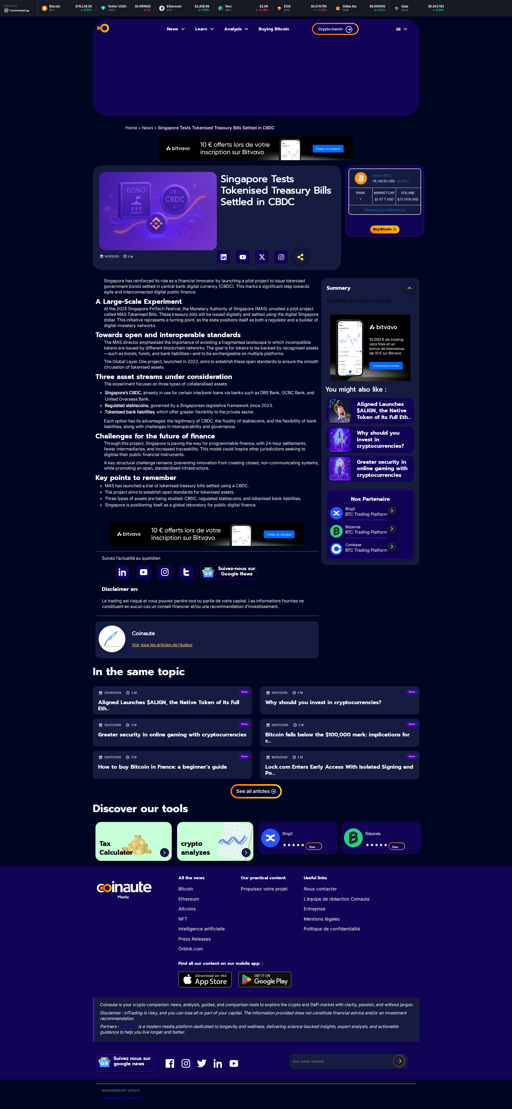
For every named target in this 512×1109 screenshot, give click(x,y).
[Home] (103, 29)
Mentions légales (322, 919)
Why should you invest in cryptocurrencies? (323, 702)
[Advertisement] (256, 79)
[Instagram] (281, 257)
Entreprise (314, 909)
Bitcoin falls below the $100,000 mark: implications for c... (337, 738)
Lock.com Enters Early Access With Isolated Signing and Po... (339, 770)
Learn (201, 29)
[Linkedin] (223, 257)
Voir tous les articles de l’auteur (162, 644)
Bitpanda (373, 833)
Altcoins (187, 909)
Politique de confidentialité (332, 928)
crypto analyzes (195, 848)
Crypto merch (330, 29)
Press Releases (194, 939)
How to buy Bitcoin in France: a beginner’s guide (162, 767)
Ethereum (188, 899)
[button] (409, 287)
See (312, 847)
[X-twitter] (262, 257)
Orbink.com (190, 948)
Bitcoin (185, 889)
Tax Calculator (116, 848)
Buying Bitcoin (274, 29)
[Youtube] (242, 257)
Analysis (233, 29)
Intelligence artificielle (201, 928)
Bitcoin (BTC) (382, 175)
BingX (287, 833)
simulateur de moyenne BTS (124, 1098)
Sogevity (128, 1026)
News (172, 29)
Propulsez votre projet (264, 889)
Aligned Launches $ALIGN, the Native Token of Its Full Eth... (384, 410)
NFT (182, 919)
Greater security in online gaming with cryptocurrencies (382, 468)
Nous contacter (320, 889)
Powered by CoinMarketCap (384, 209)
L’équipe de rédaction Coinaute (337, 899)
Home (131, 127)
